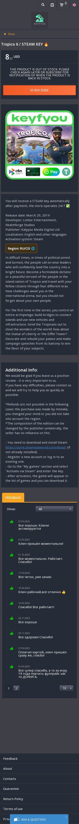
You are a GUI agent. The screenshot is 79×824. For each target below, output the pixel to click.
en (74, 5)
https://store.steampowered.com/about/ (35, 447)
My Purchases (52, 5)
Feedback (13, 497)
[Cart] (62, 5)
